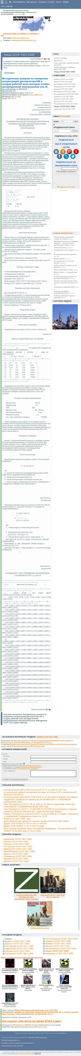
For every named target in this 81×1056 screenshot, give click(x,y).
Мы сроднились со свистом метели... (64, 262)
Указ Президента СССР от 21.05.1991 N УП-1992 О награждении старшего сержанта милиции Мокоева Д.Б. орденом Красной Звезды (40, 810)
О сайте (51, 2)
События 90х (46, 974)
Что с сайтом (7, 6)
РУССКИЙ (64, 116)
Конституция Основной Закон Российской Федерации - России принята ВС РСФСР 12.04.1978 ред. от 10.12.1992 (40, 829)
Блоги (58, 2)
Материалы (32, 2)
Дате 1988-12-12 (36, 95)
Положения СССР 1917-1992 (64, 91)
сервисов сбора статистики (27, 1053)
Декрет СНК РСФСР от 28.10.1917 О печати (25, 823)
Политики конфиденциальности (31, 767)
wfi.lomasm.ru (63, 1033)
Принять (37, 1053)
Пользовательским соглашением (37, 1037)
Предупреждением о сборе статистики (12, 1045)
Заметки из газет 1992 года (17, 818)
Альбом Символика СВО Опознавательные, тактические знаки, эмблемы (26, 897)
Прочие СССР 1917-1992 (63, 101)
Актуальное (16, 38)
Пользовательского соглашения (27, 768)
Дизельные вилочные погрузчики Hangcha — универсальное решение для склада (66, 243)
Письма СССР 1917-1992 (63, 89)
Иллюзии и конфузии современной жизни (64, 292)
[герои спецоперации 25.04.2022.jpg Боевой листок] (39, 926)
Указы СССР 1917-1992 (64, 106)
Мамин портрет (62, 259)
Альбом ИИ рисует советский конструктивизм (52, 896)
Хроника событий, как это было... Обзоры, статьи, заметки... (46, 970)
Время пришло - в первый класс (65, 273)
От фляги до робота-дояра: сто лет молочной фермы (65, 277)
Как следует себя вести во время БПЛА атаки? (31, 1021)
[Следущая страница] (79, 898)
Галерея (42, 2)
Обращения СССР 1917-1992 (65, 87)
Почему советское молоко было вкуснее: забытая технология (66, 282)
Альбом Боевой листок (39, 928)
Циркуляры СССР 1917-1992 (64, 109)
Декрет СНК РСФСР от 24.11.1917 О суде (24, 826)
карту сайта (43, 1027)
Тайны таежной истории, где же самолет (65, 266)
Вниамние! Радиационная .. (10, 972)
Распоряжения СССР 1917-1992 (66, 104)
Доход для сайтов (64, 190)
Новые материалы (63, 233)
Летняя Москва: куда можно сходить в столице (64, 238)
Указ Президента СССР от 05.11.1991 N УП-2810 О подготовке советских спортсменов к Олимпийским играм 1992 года (39, 805)
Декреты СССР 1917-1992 (63, 79)
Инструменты (19, 2)
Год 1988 (17, 96)
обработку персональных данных (30, 765)
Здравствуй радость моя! (66, 270)
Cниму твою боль (63, 247)
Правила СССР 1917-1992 (63, 96)
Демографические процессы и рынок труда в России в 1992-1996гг (36, 821)
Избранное (25, 38)
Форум (66, 2)
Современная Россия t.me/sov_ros (23, 40)
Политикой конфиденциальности (10, 1040)
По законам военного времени (65, 255)
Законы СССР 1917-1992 (63, 82)
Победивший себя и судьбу (66, 251)
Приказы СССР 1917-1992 (63, 99)
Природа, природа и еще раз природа (64, 296)
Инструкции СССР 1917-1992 (64, 84)
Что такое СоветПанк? (10, 1006)
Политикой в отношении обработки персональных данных (17, 1043)
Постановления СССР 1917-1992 (66, 94)
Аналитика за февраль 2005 (66, 288)
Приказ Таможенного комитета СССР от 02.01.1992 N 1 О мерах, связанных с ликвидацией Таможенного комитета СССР (41, 815)
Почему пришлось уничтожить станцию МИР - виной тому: (64, 987)
